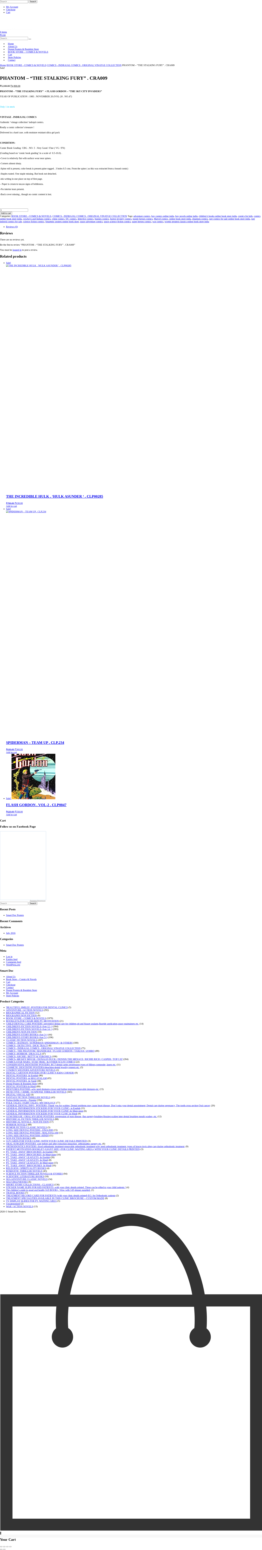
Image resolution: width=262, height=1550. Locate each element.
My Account (12, 7)
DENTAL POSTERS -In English (22, 1075)
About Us (10, 976)
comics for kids (245, 216)
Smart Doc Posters (15, 915)
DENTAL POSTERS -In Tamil (21, 1081)
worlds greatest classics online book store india (187, 221)
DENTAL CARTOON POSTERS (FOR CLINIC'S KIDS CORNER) (40, 1073)
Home (3, 65)
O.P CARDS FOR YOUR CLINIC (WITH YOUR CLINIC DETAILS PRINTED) (46, 1141)
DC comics (71, 219)
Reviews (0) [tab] (12, 226)
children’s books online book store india (218, 216)
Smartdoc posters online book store (62, 221)
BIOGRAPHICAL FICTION (20, 1013)
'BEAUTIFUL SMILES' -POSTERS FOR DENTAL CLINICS (37, 1007)
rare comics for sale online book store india (229, 219)
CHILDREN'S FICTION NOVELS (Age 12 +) (29, 1026)
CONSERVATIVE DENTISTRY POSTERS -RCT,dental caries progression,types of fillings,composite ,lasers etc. (61, 1064)
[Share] (7, 1546)
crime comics (58, 219)
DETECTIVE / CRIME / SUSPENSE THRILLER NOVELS (36, 1092)
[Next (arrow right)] (4, 1549)
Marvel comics (161, 219)
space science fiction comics (117, 221)
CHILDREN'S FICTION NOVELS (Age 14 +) (29, 1029)
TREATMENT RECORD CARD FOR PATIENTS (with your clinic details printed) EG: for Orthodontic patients (60, 1195)
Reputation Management (37, 901)
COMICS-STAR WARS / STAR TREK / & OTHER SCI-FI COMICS (40, 1062)
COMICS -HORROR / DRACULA (23, 1053)
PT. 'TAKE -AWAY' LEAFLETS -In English (28, 1157)
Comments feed (13, 962)
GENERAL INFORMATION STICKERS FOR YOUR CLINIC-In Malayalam (44, 1111)
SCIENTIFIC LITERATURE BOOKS (25, 1176)
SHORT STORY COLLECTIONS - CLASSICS (30, 1184)
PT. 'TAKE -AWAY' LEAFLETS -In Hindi (27, 1160)
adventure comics (141, 216)
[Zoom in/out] (1, 1546)
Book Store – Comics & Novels (21, 979)
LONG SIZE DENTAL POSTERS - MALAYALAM (32, 1133)
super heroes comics (141, 221)
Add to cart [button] (11, 506)
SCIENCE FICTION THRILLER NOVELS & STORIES (34, 1173)
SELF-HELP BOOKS (17, 1182)
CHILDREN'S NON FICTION (21, 1032)
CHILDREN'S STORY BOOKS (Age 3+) (26, 1034)
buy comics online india (162, 216)
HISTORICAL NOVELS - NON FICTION (27, 1122)
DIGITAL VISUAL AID (18, 1094)
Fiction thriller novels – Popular (21, 1100)
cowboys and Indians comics (37, 219)
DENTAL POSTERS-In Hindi (21, 1086)
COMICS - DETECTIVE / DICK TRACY (27, 1045)
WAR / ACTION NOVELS (19, 1206)
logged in (17, 250)
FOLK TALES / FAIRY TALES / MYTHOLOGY (30, 1103)
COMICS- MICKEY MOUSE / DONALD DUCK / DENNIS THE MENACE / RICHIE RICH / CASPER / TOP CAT (64, 1059)
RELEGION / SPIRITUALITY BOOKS (26, 1168)
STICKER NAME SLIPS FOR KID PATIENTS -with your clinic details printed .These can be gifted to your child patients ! (66, 1187)
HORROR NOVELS (16, 1124)
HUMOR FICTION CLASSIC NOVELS (26, 1127)
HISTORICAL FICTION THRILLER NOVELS (30, 1119)
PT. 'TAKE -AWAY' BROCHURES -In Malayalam (31, 1154)
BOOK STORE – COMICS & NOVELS (28, 52)
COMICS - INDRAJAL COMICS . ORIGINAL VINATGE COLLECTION (84, 65)
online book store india (180, 219)
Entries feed (11, 959)
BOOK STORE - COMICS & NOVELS (26, 65)
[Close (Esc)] (10, 1546)
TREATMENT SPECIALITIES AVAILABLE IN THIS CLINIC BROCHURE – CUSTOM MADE (55, 1198)
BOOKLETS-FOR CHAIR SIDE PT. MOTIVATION (32, 1021)
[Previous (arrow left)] (1, 1549)
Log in (9, 956)
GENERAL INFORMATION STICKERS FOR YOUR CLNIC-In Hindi (41, 1113)
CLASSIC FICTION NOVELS (21, 1040)
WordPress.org (13, 964)
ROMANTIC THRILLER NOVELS (24, 1171)
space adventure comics (91, 221)
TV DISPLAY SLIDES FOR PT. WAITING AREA (31, 1201)
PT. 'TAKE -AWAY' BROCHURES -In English (29, 1152)
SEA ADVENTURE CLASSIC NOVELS (27, 1179)
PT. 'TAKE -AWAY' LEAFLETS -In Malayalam (29, 1163)
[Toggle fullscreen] (4, 1546)
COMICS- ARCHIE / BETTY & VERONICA (28, 1056)
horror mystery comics (120, 219)
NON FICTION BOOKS (18, 1138)
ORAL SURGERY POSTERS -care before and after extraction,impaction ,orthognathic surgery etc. (54, 1143)
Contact (11, 60)
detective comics (85, 219)
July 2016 (10, 933)
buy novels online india (186, 216)
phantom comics (200, 219)
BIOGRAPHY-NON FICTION (21, 1015)
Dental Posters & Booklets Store (21, 990)
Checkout (10, 9)
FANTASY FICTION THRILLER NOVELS (28, 1097)
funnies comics (102, 219)
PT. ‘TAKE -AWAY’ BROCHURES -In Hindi (28, 1165)
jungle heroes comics (143, 219)
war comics (157, 221)
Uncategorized (13, 1203)
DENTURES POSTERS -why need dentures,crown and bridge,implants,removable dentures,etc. (52, 1089)
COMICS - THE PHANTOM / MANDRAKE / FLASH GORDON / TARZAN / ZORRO (50, 1051)
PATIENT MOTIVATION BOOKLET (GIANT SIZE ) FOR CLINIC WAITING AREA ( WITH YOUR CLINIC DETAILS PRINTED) (73, 1149)
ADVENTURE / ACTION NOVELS (24, 1010)
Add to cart (6, 213)
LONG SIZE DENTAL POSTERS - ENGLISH (29, 1130)
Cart (8, 12)
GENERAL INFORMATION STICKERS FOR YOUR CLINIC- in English (43, 1108)
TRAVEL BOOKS (15, 1193)
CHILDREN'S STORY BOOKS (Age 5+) (26, 1037)
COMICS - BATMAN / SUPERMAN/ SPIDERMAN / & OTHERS (39, 1043)
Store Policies (12, 995)
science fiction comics (33, 221)
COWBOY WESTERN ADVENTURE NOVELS (30, 1070)
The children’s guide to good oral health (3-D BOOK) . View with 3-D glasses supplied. (48, 1190)
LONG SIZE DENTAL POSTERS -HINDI (27, 1135)
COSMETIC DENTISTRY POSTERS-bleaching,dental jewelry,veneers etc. (43, 1067)
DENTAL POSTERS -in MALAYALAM (26, 1078)
